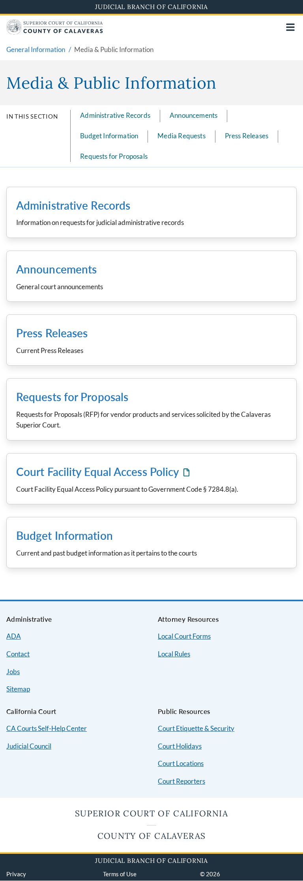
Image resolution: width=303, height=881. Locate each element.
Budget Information (109, 136)
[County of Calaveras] (54, 32)
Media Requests (181, 136)
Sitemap (18, 689)
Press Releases (246, 136)
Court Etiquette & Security (196, 728)
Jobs (13, 671)
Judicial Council (28, 746)
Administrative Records (115, 115)
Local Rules (174, 654)
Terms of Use (120, 873)
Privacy (16, 873)
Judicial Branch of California (151, 7)
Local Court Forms (184, 636)
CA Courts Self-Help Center (46, 728)
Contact (18, 654)
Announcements (193, 115)
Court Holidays (180, 746)
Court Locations (181, 763)
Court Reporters (181, 781)
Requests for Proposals (114, 156)
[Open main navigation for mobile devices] (290, 27)
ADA (13, 636)
